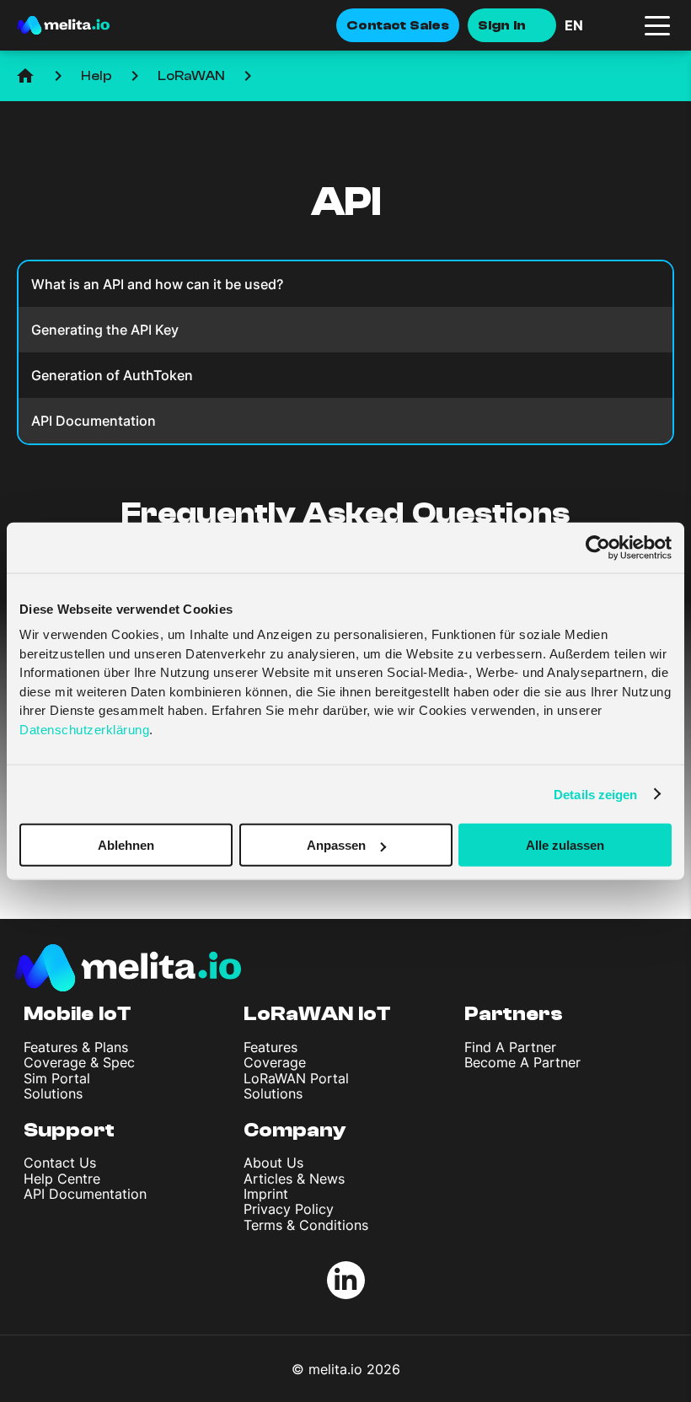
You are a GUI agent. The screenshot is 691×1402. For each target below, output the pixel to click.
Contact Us (60, 1162)
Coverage (275, 1062)
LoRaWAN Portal (296, 1078)
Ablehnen (126, 845)
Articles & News (294, 1178)
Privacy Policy (289, 1209)
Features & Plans (76, 1047)
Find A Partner (510, 1047)
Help (96, 76)
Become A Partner (522, 1062)
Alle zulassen (565, 845)
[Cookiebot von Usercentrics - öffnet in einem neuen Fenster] (598, 547)
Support (69, 1130)
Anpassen (336, 845)
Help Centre (62, 1178)
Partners (513, 1013)
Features (270, 1047)
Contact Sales (397, 25)
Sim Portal (57, 1078)
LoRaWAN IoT (317, 1013)
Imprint (266, 1193)
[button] (598, 25)
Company (295, 1130)
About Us (273, 1162)
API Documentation (85, 1193)
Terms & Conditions (306, 1225)
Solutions (53, 1093)
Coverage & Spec (79, 1062)
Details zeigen (595, 794)
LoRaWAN (191, 76)
